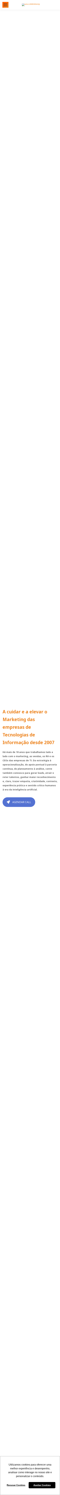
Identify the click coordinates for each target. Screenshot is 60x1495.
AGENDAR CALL (21, 802)
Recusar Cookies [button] (16, 1485)
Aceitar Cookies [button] (42, 1485)
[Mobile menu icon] (5, 5)
